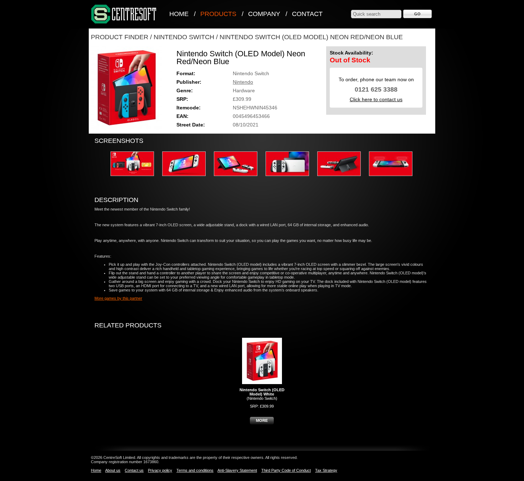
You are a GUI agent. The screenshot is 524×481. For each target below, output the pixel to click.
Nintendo (243, 82)
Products (218, 13)
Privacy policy (160, 470)
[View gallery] (136, 178)
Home (179, 13)
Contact (307, 13)
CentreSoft (124, 14)
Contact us (134, 470)
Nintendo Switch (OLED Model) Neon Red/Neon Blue (311, 37)
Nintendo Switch (184, 37)
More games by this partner (118, 298)
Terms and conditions (195, 470)
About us (112, 470)
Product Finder (119, 37)
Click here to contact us (376, 99)
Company (264, 13)
